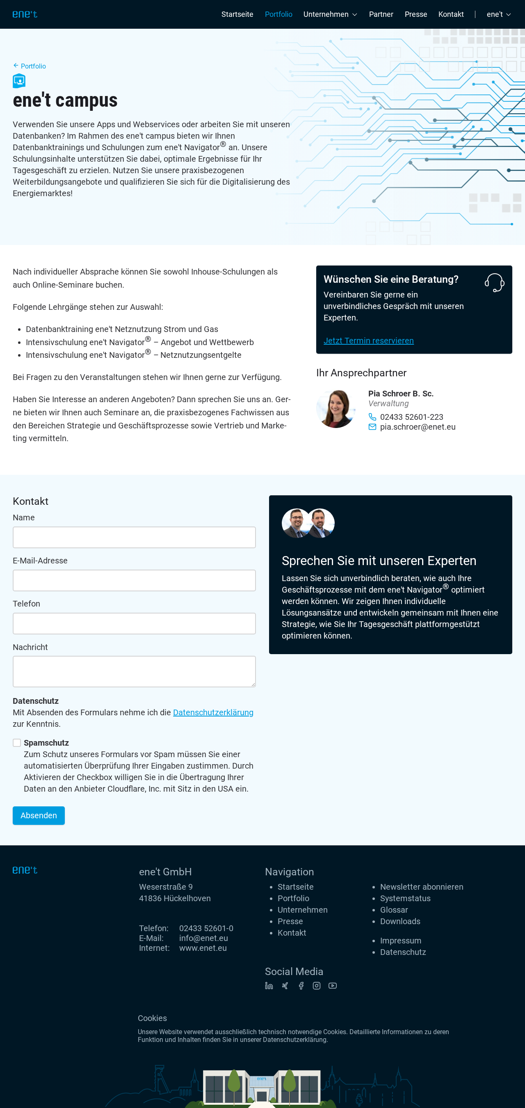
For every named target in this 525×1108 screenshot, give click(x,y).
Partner (381, 14)
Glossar (394, 910)
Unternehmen (303, 910)
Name (24, 517)
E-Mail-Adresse (40, 560)
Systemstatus (405, 898)
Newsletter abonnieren (421, 887)
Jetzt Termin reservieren (369, 341)
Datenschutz (403, 952)
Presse (416, 14)
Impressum (401, 940)
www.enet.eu (203, 948)
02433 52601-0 (206, 928)
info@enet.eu (203, 938)
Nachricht (30, 647)
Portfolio (278, 14)
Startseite (237, 14)
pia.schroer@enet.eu (418, 427)
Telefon (26, 604)
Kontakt (451, 14)
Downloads (400, 921)
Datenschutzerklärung (213, 712)
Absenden (39, 815)
